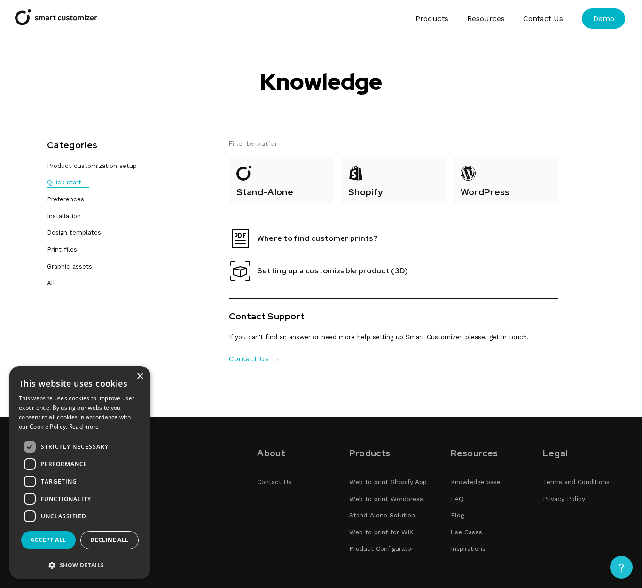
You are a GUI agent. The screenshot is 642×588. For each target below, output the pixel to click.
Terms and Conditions (576, 481)
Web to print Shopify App (388, 481)
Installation (64, 216)
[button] (80, 564)
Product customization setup (92, 165)
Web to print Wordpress (386, 498)
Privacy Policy (564, 498)
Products (431, 18)
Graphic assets (69, 266)
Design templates (74, 232)
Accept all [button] (48, 540)
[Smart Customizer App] (56, 22)
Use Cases (466, 532)
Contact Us (543, 18)
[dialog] (79, 472)
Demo (603, 18)
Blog (457, 515)
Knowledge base (476, 481)
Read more (84, 426)
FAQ (457, 498)
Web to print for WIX (381, 532)
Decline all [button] (109, 540)
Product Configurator (381, 548)
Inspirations (468, 548)
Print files (62, 249)
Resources (486, 18)
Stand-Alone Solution (382, 515)
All (51, 282)
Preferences (65, 199)
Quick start (64, 182)
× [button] (139, 376)
